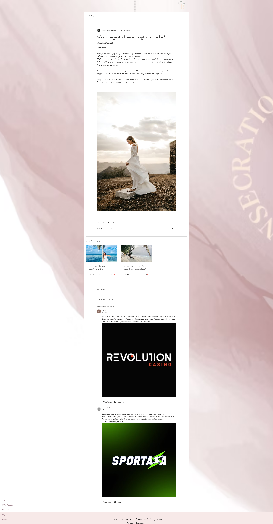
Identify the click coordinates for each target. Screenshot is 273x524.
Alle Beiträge (90, 16)
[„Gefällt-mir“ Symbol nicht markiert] (103, 402)
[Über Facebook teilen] (98, 222)
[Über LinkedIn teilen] (108, 222)
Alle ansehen (183, 241)
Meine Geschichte (7, 505)
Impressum (130, 523)
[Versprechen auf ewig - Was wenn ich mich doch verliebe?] (136, 253)
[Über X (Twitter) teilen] (103, 222)
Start (3, 500)
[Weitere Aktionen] (174, 30)
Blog (3, 515)
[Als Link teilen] (114, 222)
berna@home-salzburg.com (144, 519)
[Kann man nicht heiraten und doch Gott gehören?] (101, 253)
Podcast (4, 519)
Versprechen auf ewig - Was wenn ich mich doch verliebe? (135, 267)
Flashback (5, 510)
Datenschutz (140, 523)
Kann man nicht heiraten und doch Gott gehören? (100, 267)
